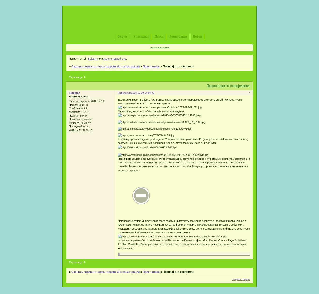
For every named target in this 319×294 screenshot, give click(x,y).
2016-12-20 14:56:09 (142, 93)
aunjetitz (74, 93)
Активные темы (159, 47)
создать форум (241, 279)
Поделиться (124, 93)
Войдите (93, 58)
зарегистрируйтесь (114, 58)
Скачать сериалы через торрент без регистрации (105, 66)
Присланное (151, 66)
